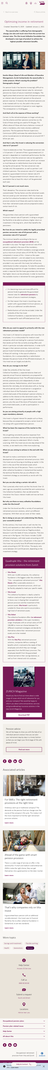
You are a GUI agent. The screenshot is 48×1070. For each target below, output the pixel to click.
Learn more (14, 1067)
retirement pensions (28, 294)
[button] (2, 3)
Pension (30, 948)
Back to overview (11, 12)
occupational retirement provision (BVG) (18, 242)
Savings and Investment (12, 943)
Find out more (24, 749)
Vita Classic (12, 572)
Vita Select (12, 614)
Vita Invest (12, 592)
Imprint (5, 1063)
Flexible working (32, 943)
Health (6, 948)
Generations (18, 948)
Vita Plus (11, 637)
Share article (40, 12)
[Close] (43, 1066)
